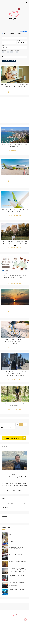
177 (13, 424)
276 (10, 427)
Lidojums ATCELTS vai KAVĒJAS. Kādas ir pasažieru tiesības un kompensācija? (17, 584)
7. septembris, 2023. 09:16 (15, 283)
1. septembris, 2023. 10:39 (15, 379)
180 (25, 424)
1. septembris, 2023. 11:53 (15, 347)
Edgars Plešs (14, 474)
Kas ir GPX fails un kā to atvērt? (17, 561)
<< (1, 424)
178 (17, 424)
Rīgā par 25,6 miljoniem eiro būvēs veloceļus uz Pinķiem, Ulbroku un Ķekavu (15, 341)
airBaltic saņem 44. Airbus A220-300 (14, 177)
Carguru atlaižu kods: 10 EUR (16, 554)
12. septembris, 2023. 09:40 (15, 92)
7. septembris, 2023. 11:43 (15, 247)
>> (13, 427)
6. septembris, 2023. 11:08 (15, 311)
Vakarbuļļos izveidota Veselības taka (14, 307)
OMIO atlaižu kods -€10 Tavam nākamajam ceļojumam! (17, 547)
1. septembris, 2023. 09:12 (15, 409)
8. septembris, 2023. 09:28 (15, 215)
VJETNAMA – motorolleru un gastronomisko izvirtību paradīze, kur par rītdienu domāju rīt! (18, 570)
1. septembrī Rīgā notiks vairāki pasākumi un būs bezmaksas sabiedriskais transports (15, 373)
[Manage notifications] (25, 619)
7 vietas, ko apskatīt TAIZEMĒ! (17, 589)
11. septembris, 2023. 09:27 (15, 181)
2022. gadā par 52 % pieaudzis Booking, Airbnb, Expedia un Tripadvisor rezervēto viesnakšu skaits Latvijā (14, 86)
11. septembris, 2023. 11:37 (15, 150)
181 (2, 427)
